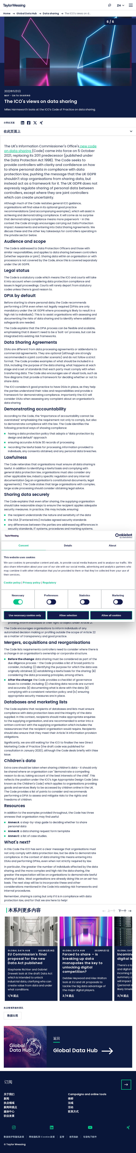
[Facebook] (28, 123)
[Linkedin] (22, 123)
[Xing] (41, 123)
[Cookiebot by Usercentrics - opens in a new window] (117, 535)
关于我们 (9, 1094)
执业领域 (9, 1103)
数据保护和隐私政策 (14, 1137)
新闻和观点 (10, 1107)
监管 (62, 1137)
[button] (109, 5)
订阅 (8, 1082)
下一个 (122, 911)
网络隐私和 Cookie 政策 (42, 1137)
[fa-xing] (125, 1127)
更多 (68, 64)
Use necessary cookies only (25, 615)
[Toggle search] (109, 5)
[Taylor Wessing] (14, 6)
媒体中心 (9, 1111)
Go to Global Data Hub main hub (68, 1047)
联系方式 (73, 1111)
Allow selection (68, 615)
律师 (70, 1098)
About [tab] (112, 545)
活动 (70, 1107)
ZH (119, 5)
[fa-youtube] (87, 1127)
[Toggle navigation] (131, 5)
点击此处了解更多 (31, 959)
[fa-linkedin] (48, 1127)
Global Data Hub (26, 13)
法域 (70, 1103)
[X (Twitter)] (34, 123)
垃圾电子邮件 (90, 1137)
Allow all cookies (111, 615)
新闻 (6, 1098)
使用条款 (73, 1137)
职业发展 (9, 1116)
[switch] (51, 602)
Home (6, 13)
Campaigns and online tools (87, 1094)
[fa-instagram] (11, 1127)
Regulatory (49, 582)
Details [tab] (68, 545)
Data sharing (51, 13)
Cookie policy (12, 582)
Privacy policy (31, 582)
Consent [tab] (24, 545)
